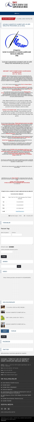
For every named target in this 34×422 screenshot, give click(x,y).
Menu (17, 13)
